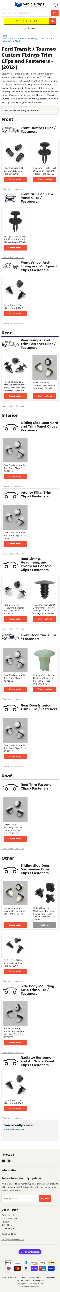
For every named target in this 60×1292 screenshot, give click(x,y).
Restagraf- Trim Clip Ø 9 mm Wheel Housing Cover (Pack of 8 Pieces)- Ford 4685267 (44, 609)
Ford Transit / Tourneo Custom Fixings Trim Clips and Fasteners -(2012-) (27, 39)
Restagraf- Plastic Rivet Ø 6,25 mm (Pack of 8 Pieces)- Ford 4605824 (44, 170)
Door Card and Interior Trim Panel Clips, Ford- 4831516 (15, 468)
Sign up (45, 1198)
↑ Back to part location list (12, 189)
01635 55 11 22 (8, 1234)
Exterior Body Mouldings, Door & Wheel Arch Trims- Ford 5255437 (13, 829)
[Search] (55, 13)
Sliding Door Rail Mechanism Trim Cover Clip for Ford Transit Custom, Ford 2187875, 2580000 (44, 914)
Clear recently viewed (14, 1129)
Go (52, 21)
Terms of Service (23, 1280)
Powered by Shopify (30, 1286)
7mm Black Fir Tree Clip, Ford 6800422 (13, 306)
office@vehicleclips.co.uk (12, 1239)
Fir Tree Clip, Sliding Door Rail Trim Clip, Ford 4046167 (13, 963)
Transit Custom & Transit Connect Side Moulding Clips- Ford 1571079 (14, 1033)
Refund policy (38, 1280)
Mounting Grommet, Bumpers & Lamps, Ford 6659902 (13, 170)
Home (4, 36)
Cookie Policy (49, 1277)
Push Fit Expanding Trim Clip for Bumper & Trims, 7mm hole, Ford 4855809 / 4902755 (15, 386)
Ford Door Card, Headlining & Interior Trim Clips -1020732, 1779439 (14, 609)
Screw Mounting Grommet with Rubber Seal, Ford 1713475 (44, 385)
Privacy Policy (35, 1277)
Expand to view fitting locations (21, 110)
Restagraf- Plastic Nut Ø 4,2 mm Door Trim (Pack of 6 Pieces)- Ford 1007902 (43, 679)
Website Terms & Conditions (14, 1277)
